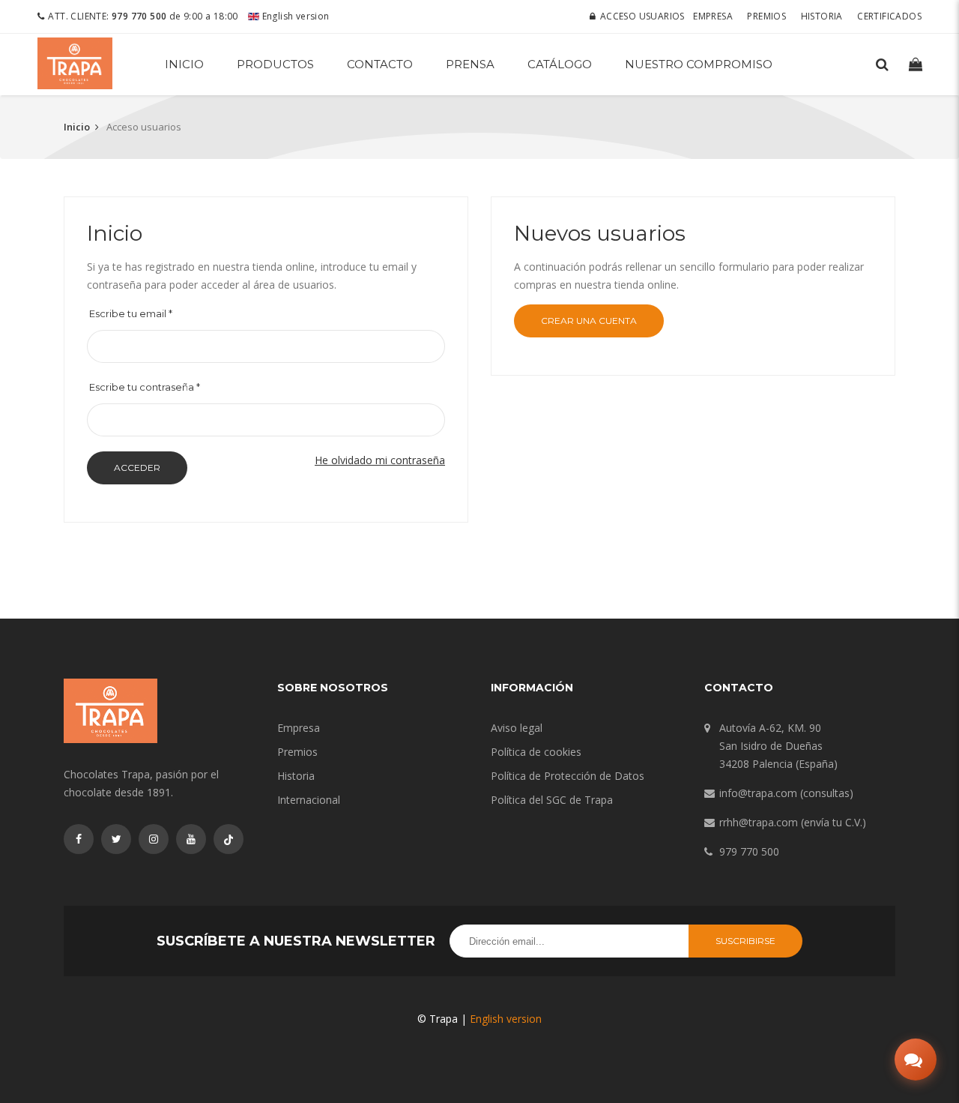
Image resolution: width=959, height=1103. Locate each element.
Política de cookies (536, 752)
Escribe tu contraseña (144, 387)
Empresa (713, 16)
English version (294, 16)
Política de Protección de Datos (567, 776)
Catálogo (559, 64)
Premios (766, 16)
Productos (275, 64)
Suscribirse (745, 940)
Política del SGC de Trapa (552, 800)
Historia (822, 16)
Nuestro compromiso (698, 64)
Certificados (889, 16)
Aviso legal (516, 728)
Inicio (184, 64)
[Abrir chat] (916, 1060)
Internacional (308, 800)
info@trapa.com (758, 793)
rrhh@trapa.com (758, 822)
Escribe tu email (130, 313)
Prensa (470, 64)
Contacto (380, 64)
